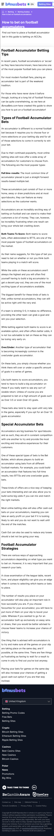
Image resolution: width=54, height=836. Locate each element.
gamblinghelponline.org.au (32, 828)
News (5, 769)
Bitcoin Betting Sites (12, 731)
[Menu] (3, 4)
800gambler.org (8, 828)
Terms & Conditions (9, 806)
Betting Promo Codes (13, 712)
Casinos (6, 746)
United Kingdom (17, 701)
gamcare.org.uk (37, 826)
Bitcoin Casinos (10, 758)
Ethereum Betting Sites (14, 735)
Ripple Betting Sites (12, 740)
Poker (5, 765)
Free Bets (7, 716)
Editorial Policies (31, 802)
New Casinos (9, 754)
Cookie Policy (41, 806)
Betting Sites (8, 721)
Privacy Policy (26, 806)
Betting (6, 708)
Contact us (6, 802)
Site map (17, 802)
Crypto (5, 727)
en (32, 4)
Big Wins (6, 777)
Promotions (8, 773)
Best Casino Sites (11, 750)
